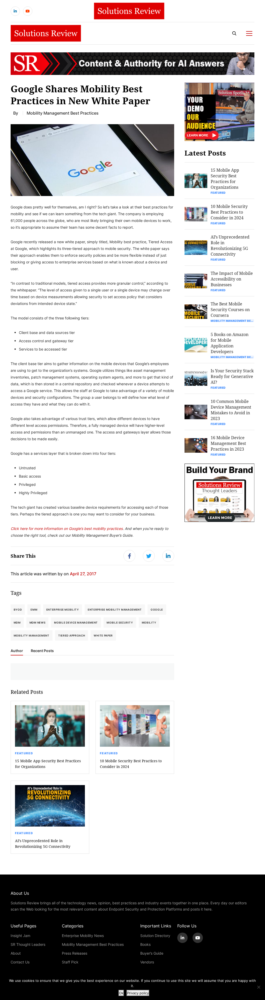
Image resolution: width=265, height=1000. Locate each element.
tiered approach (71, 635)
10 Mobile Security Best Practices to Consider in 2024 (131, 763)
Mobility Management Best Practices (63, 113)
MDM (17, 622)
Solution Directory (155, 935)
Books (145, 944)
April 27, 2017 (83, 574)
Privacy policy (138, 993)
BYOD (18, 609)
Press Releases (74, 953)
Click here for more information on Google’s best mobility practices (67, 528)
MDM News (38, 622)
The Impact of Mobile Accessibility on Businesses (232, 278)
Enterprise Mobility (62, 609)
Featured (24, 753)
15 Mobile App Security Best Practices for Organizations (48, 763)
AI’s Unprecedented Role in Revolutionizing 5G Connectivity (42, 843)
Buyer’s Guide (151, 953)
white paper (103, 635)
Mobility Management (31, 635)
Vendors (147, 962)
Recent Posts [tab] (42, 650)
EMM (34, 609)
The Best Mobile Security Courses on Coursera (230, 309)
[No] (258, 987)
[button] (92, 160)
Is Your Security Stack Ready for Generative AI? (232, 376)
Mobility (149, 622)
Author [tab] (17, 650)
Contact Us (20, 962)
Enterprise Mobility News (83, 935)
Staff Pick (70, 962)
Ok (121, 993)
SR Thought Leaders (28, 944)
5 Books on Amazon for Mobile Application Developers (229, 343)
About (16, 953)
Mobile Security (120, 622)
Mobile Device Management (76, 622)
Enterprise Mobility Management (115, 609)
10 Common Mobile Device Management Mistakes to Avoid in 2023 (231, 409)
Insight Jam (20, 935)
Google (157, 609)
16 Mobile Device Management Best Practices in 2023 (228, 443)
